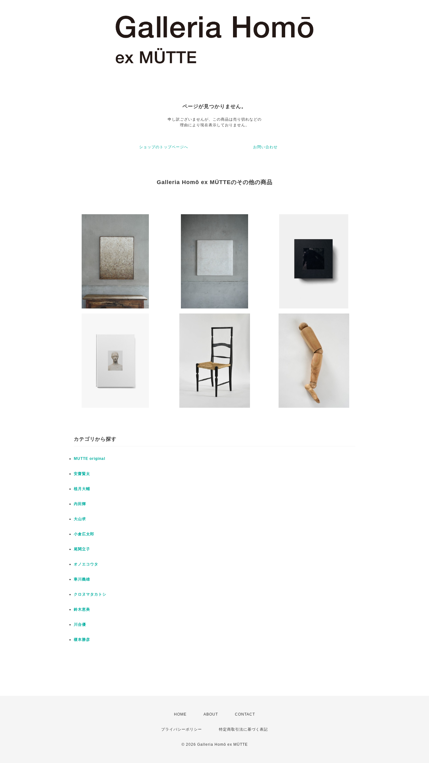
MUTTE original (89, 458)
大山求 (80, 519)
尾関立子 (82, 549)
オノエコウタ (86, 564)
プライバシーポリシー (181, 729)
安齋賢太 (82, 473)
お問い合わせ (265, 147)
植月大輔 (82, 489)
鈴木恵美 (82, 609)
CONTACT (245, 714)
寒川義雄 (82, 579)
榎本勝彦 (82, 639)
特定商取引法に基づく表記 (243, 729)
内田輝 (80, 504)
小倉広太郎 (84, 534)
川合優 (80, 624)
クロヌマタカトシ (90, 594)
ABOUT (211, 714)
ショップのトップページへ (163, 147)
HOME (180, 714)
